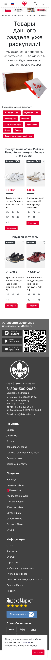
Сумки (10, 529)
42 (17, 217)
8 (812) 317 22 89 (15, 403)
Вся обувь (12, 479)
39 (7, 211)
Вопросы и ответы (17, 463)
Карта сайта (13, 562)
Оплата (10, 429)
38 (7, 217)
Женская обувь (12, 113)
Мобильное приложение (20, 568)
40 (18, 211)
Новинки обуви (15, 485)
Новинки (25, 119)
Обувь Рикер (14, 512)
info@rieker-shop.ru (25, 414)
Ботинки (43, 15)
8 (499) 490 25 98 (28, 397)
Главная (6, 15)
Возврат (11, 441)
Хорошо (38, 652)
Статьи (11, 556)
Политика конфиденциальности (24, 579)
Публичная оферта (17, 573)
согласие (25, 642)
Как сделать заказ (17, 446)
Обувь (32, 15)
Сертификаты (14, 458)
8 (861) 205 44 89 (32, 410)
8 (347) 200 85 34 (24, 406)
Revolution (15, 490)
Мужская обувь (31, 113)
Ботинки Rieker (15, 524)
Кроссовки (32, 124)
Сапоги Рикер (14, 518)
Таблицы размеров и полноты (23, 452)
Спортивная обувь (13, 124)
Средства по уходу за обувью (18, 136)
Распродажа (10, 119)
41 (7, 222)
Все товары (19, 15)
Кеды (7, 130)
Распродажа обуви (17, 495)
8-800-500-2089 (21, 389)
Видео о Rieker (15, 585)
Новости (11, 590)
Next (42, 176)
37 (12, 217)
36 (12, 211)
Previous (7, 176)
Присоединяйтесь (19, 614)
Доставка (12, 435)
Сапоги (18, 130)
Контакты (12, 551)
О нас (10, 545)
